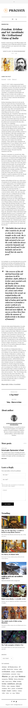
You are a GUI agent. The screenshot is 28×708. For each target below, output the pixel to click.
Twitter (9, 79)
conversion (13, 674)
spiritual (13, 688)
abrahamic (4, 667)
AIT (20, 667)
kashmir (19, 681)
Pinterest (14, 79)
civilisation (6, 671)
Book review (10, 669)
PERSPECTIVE (4, 24)
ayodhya (4, 669)
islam (14, 681)
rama (8, 686)
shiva (9, 688)
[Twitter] (14, 701)
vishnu (7, 693)
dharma (5, 676)
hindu (16, 676)
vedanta (20, 691)
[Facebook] (12, 701)
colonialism (19, 671)
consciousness (6, 674)
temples (9, 691)
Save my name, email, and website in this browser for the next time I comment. (13, 486)
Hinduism (22, 676)
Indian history (8, 681)
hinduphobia (5, 679)
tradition (14, 691)
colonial (13, 671)
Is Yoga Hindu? (14, 394)
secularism (4, 688)
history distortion (18, 679)
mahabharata (11, 684)
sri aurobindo (17, 384)
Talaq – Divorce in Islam (14, 402)
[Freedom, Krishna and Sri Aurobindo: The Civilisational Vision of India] (14, 64)
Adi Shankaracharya (13, 667)
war (10, 693)
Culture (18, 674)
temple (4, 691)
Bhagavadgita (4, 384)
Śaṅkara (18, 693)
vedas (3, 693)
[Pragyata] (14, 10)
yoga (13, 693)
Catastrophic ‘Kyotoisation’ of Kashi (12, 450)
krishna (11, 384)
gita (10, 676)
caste (20, 669)
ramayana (12, 686)
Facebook (3, 79)
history (11, 679)
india (3, 681)
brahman (16, 669)
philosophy (19, 684)
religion (18, 686)
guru (12, 676)
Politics (4, 686)
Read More (3, 458)
